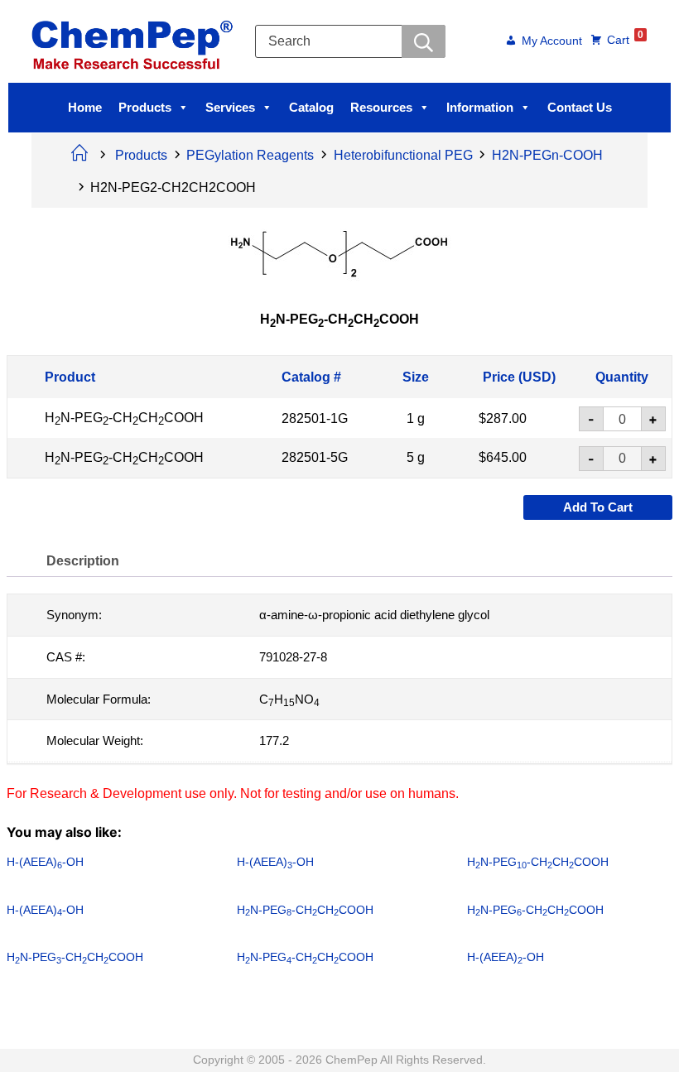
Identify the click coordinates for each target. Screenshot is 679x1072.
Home (85, 107)
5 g (416, 457)
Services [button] (230, 107)
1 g (416, 418)
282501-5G (315, 457)
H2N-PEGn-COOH (547, 155)
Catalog (311, 107)
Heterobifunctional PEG (403, 155)
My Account (552, 42)
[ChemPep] (134, 40)
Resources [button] (381, 107)
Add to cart (598, 507)
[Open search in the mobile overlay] (350, 41)
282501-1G (315, 418)
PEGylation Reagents (250, 155)
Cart (625, 38)
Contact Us (579, 107)
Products (144, 107)
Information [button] (479, 107)
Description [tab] (82, 561)
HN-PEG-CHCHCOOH (124, 418)
